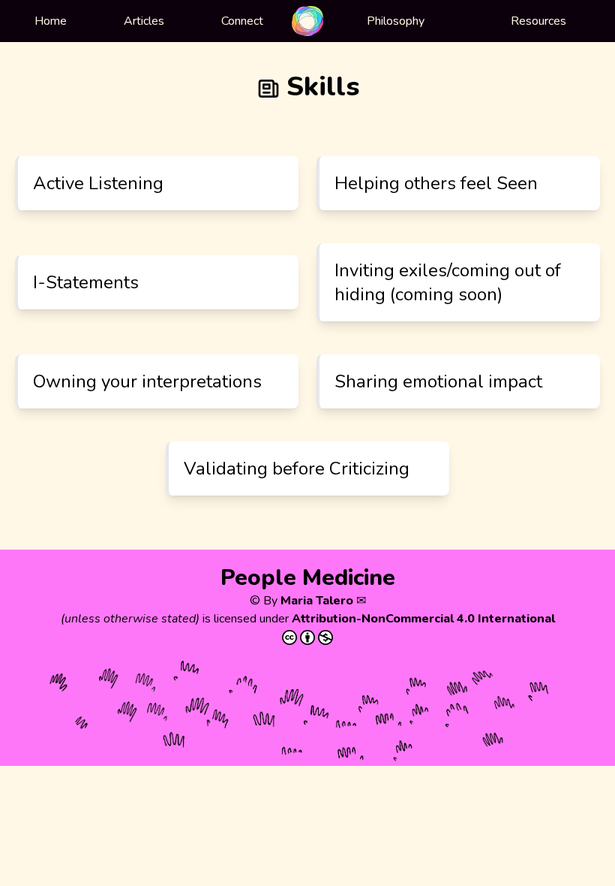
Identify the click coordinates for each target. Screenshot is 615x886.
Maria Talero (316, 600)
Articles (144, 21)
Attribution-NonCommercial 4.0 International (423, 618)
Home (50, 21)
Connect (242, 21)
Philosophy (395, 21)
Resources (538, 21)
